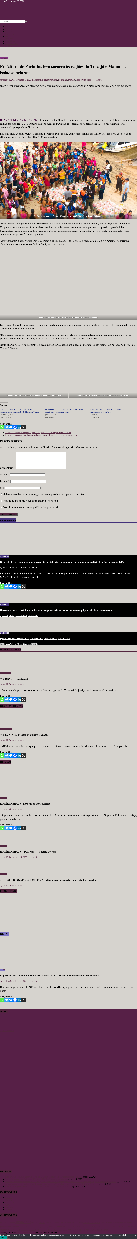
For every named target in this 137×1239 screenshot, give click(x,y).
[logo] (6, 1028)
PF (122, 1227)
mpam (75, 1227)
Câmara (80, 1222)
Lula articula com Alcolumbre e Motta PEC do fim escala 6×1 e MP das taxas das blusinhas (43, 1177)
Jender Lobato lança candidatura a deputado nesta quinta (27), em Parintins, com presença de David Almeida (51, 1184)
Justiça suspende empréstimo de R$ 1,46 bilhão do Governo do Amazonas (36, 1179)
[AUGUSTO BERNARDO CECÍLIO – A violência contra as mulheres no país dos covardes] (8, 870)
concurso (74, 1222)
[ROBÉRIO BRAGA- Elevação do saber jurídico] (26, 793)
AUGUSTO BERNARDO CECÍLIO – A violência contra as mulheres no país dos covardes (48, 880)
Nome (4, 474)
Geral (7, 36)
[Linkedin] (19, 427)
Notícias (8, 27)
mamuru (71, 80)
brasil (48, 1222)
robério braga (58, 1230)
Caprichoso (54, 1222)
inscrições (39, 1227)
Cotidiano (9, 34)
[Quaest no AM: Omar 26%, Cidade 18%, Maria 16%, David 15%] (8, 628)
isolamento (62, 80)
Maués (68, 1227)
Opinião (8, 31)
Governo (15, 1227)
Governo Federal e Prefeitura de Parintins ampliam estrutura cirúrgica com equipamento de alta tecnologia (56, 610)
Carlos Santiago (64, 1222)
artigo (42, 1222)
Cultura (8, 29)
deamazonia (37, 80)
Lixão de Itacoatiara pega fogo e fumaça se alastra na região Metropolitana (38, 432)
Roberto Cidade (44, 1230)
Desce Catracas (11, 43)
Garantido (128, 1222)
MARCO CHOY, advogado (14, 679)
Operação (97, 1227)
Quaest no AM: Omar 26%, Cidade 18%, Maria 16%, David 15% (35, 638)
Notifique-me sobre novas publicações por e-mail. (31, 507)
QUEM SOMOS (7, 1030)
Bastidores (9, 39)
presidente (32, 1230)
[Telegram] (6, 427)
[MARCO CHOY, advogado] (7, 668)
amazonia (34, 1222)
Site (2, 487)
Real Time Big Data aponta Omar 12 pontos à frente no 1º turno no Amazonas (38, 1186)
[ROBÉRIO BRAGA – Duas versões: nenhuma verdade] (8, 841)
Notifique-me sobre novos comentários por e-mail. (31, 501)
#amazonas (4, 1222)
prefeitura (5, 1229)
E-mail (5, 481)
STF (69, 1230)
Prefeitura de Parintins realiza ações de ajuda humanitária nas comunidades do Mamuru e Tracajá (19, 410)
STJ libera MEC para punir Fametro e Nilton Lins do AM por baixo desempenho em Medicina (49, 975)
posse (125, 1227)
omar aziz (90, 1227)
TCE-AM (76, 1229)
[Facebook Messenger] (11, 427)
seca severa (81, 80)
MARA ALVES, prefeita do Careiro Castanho (24, 734)
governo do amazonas (27, 1227)
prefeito (132, 1226)
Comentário (8, 468)
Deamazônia (105, 1222)
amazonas (23, 1222)
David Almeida (91, 1222)
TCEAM (85, 1230)
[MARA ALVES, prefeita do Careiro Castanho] (7, 724)
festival (121, 1222)
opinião (105, 1227)
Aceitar (4, 1238)
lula (51, 1226)
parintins (114, 1226)
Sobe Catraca (5, 673)
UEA (92, 1230)
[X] (23, 427)
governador (5, 1226)
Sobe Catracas (11, 41)
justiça (46, 1227)
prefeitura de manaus (19, 1230)
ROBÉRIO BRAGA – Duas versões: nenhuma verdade (29, 851)
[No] (9, 1238)
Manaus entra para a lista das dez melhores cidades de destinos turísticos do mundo (41, 435)
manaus (59, 1226)
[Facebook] (15, 427)
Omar (84, 1227)
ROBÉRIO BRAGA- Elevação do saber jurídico (25, 803)
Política (8, 46)
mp (71, 1227)
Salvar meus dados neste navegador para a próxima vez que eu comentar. (44, 494)
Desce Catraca (6, 729)
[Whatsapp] (2, 427)
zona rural (98, 80)
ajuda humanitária (49, 80)
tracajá (89, 80)
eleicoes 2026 (113, 1222)
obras (80, 1227)
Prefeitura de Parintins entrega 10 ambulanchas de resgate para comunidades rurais (64, 410)
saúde (65, 1230)
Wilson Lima (101, 1229)
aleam (12, 1222)
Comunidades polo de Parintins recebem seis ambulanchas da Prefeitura (107, 410)
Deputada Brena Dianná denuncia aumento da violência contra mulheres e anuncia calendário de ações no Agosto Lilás (62, 562)
